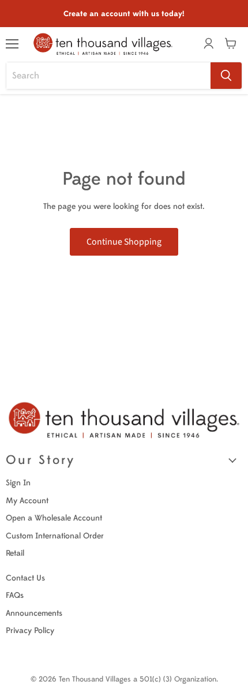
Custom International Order (55, 536)
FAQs (15, 595)
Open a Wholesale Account (54, 518)
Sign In (18, 483)
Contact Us (25, 578)
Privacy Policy (30, 630)
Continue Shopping (124, 241)
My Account (27, 501)
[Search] (226, 75)
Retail (15, 553)
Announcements (34, 613)
